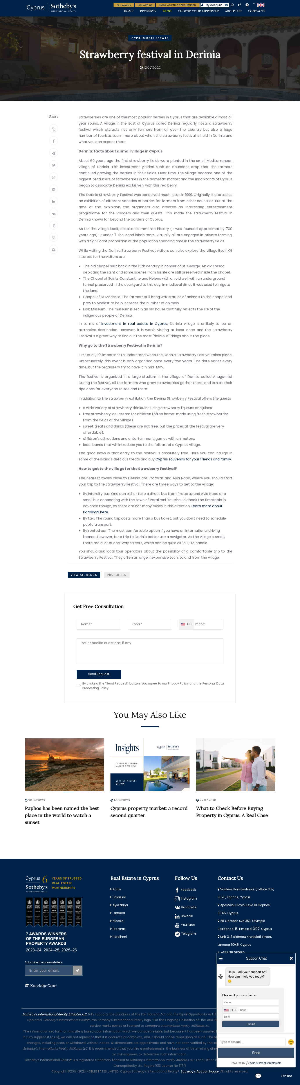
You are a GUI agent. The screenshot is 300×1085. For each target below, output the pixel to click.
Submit (251, 1024)
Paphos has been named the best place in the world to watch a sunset (62, 815)
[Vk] (53, 213)
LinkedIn (187, 916)
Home (129, 11)
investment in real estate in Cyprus (134, 323)
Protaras (119, 929)
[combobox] (186, 624)
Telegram (188, 933)
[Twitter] (53, 164)
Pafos (117, 889)
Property (148, 11)
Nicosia (118, 921)
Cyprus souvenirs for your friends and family (193, 459)
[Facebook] (53, 140)
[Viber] (53, 189)
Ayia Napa (120, 905)
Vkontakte (189, 907)
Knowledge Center (43, 985)
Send (256, 1053)
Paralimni (120, 937)
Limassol (119, 897)
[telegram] (250, 4)
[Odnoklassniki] (53, 225)
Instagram (189, 898)
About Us (233, 11)
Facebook (188, 890)
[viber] (243, 4)
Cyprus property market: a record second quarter (149, 811)
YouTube (188, 925)
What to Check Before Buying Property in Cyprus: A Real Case (232, 811)
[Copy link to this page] (53, 128)
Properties (117, 575)
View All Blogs (84, 575)
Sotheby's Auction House (200, 1071)
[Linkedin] (53, 201)
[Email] (53, 237)
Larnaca (119, 913)
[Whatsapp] (53, 176)
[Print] (53, 249)
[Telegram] (53, 152)
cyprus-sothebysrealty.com (265, 1063)
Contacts (256, 11)
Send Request (98, 674)
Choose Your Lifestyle (198, 11)
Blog (167, 11)
